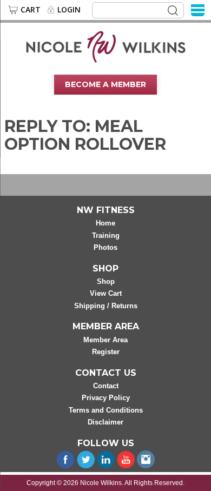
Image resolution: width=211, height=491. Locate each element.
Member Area (105, 340)
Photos (105, 247)
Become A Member (105, 84)
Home (105, 223)
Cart (31, 9)
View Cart (106, 293)
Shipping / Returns (105, 306)
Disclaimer (105, 422)
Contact (105, 386)
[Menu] (198, 9)
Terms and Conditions (106, 410)
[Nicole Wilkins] (106, 46)
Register (106, 352)
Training (106, 235)
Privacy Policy (106, 398)
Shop (106, 281)
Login (69, 9)
